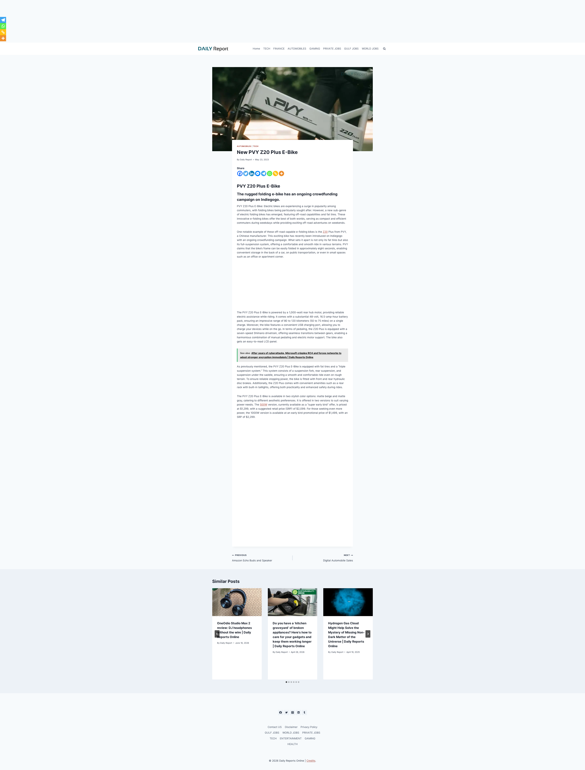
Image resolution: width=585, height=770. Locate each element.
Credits (311, 760)
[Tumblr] (304, 712)
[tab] (286, 682)
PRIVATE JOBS (332, 48)
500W (263, 404)
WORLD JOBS (370, 48)
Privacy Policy (309, 727)
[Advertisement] (292, 21)
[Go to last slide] (217, 634)
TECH (266, 48)
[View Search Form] (384, 49)
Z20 (325, 231)
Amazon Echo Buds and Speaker (252, 558)
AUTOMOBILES (297, 48)
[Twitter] (245, 173)
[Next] (367, 634)
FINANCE (279, 48)
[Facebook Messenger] (257, 173)
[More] (281, 173)
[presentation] (237, 602)
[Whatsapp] (269, 173)
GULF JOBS (351, 48)
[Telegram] (263, 173)
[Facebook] (240, 173)
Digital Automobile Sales (338, 558)
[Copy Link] (275, 173)
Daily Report (246, 159)
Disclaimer (291, 727)
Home (256, 48)
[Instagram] (292, 712)
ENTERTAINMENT (291, 738)
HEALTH (292, 744)
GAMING (314, 48)
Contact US (275, 727)
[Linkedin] (251, 173)
